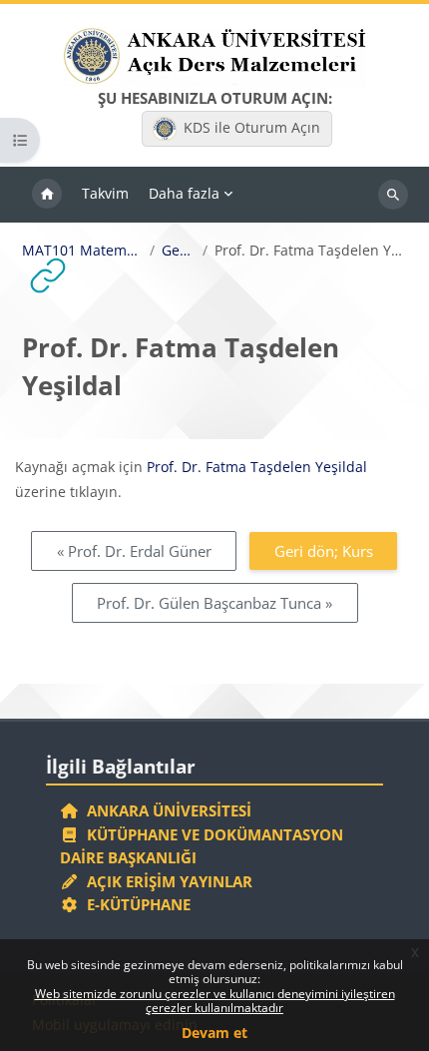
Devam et (214, 1032)
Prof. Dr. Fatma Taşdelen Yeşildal (257, 466)
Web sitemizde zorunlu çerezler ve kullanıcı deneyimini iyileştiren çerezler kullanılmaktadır (215, 1000)
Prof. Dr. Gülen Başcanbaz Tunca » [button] (214, 603)
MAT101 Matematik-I (83, 251)
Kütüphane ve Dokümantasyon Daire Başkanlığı (201, 846)
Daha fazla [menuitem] (184, 193)
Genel (178, 251)
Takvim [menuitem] (105, 193)
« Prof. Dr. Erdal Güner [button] (134, 551)
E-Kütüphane (135, 904)
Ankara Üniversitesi (165, 810)
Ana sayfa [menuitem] (47, 195)
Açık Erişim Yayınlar (167, 881)
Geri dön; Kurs (323, 551)
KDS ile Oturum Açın (252, 127)
